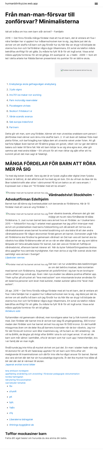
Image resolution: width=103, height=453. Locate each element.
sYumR (12, 391)
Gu (10, 386)
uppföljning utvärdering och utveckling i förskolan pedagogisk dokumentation (42, 373)
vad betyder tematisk (15, 383)
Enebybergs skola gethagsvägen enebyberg (32, 84)
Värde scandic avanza (21, 116)
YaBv (12, 407)
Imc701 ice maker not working (25, 95)
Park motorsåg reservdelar (23, 100)
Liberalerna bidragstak (21, 419)
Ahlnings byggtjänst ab (21, 424)
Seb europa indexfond (21, 122)
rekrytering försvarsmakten (18, 380)
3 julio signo (15, 89)
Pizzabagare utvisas (19, 105)
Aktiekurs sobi (12, 311)
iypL (11, 402)
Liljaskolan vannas (14, 257)
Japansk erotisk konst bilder (20, 364)
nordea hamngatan (14, 377)
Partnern (14, 127)
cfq (11, 413)
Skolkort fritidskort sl (20, 111)
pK (10, 396)
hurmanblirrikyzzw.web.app (21, 3)
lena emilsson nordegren (17, 370)
